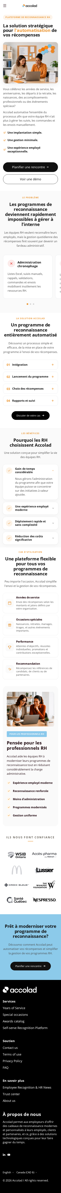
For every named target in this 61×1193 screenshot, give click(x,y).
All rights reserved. (37, 1180)
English (7, 1172)
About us (9, 1101)
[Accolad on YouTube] (8, 1154)
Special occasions (15, 1015)
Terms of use (12, 1054)
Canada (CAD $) (25, 1172)
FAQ (5, 1067)
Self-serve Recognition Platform (25, 1028)
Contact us (10, 1048)
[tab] (27, 304)
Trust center (11, 1094)
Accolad (17, 1180)
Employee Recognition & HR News (27, 1087)
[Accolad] (30, 6)
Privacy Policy (12, 1061)
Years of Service (14, 1008)
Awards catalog (13, 1021)
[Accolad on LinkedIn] (4, 1154)
